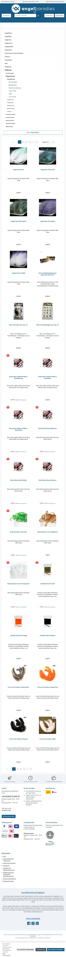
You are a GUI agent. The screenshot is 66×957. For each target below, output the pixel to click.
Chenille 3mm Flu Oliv (47, 584)
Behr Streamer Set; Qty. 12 (18, 325)
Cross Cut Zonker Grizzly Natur (18, 687)
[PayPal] (4, 826)
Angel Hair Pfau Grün (47, 169)
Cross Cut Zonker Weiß (47, 739)
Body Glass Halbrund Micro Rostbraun (18, 429)
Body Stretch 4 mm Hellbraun (48, 532)
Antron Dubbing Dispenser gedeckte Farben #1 (47, 274)
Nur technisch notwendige (25, 949)
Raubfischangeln (10, 123)
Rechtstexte (6, 853)
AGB (4, 856)
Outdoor (7, 56)
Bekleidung (8, 50)
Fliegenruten (10, 102)
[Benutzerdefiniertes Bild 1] (48, 792)
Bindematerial (13, 85)
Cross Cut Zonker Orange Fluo (47, 687)
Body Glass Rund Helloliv (18, 480)
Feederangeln (10, 73)
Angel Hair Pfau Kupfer (18, 221)
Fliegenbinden (11, 79)
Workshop (8, 67)
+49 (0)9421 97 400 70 (11, 796)
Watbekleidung (11, 108)
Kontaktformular (6, 810)
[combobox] (25, 15)
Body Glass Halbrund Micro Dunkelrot (47, 377)
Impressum (6, 865)
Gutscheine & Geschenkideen (14, 53)
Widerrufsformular (8, 881)
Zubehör (9, 111)
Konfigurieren (41, 949)
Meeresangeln (10, 120)
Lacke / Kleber (12, 96)
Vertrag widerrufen (8, 816)
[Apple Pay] (4, 836)
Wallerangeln (9, 126)
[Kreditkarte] (16, 836)
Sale (6, 63)
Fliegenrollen (10, 99)
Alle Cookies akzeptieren (55, 949)
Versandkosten (32, 934)
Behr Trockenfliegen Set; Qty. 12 (48, 325)
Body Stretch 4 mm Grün (18, 532)
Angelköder (8, 33)
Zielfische (8, 70)
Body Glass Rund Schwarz (47, 480)
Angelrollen (8, 36)
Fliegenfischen (10, 76)
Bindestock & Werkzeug (15, 88)
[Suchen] (38, 15)
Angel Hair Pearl (18, 169)
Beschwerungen (13, 82)
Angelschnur (8, 43)
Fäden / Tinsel (12, 91)
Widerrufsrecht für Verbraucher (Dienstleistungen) (8, 874)
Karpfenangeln (10, 117)
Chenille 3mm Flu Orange (18, 635)
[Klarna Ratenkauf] (11, 831)
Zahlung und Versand (9, 863)
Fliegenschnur (10, 105)
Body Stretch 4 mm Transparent (18, 584)
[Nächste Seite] (33, 142)
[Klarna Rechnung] (10, 826)
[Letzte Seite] (36, 142)
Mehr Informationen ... (7, 954)
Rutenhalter (8, 60)
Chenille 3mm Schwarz (47, 635)
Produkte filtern (34, 132)
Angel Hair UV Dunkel (47, 221)
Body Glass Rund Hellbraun (47, 428)
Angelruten (8, 40)
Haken (10, 93)
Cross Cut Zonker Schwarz (18, 739)
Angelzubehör (9, 46)
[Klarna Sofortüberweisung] (10, 836)
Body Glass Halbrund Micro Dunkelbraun (18, 377)
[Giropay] (16, 826)
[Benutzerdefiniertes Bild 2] (54, 792)
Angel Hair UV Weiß (18, 273)
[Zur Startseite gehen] (33, 8)
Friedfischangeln (10, 114)
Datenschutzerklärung (9, 878)
